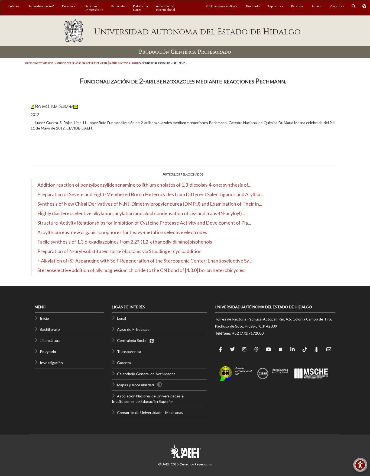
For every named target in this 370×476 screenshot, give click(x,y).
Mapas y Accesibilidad (135, 385)
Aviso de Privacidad (133, 329)
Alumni (317, 6)
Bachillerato (50, 329)
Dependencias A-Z (41, 6)
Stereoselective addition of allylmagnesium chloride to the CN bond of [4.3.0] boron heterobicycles (140, 270)
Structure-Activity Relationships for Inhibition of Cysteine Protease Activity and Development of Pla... (144, 223)
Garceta (124, 362)
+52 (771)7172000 (248, 333)
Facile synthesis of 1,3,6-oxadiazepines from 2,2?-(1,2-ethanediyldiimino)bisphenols (124, 242)
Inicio (29, 63)
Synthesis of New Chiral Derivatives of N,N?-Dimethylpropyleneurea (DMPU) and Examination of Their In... (149, 204)
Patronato (118, 6)
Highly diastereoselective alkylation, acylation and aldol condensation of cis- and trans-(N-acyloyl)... (141, 213)
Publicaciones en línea (221, 6)
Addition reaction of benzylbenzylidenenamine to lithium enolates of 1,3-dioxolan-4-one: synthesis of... (144, 185)
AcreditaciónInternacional (165, 7)
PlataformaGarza (140, 7)
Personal (297, 6)
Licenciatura (50, 340)
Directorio (69, 6)
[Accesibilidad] (360, 465)
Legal (121, 318)
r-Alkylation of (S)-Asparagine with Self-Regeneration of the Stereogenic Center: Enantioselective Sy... (144, 261)
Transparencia (129, 351)
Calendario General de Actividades (146, 373)
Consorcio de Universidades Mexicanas (150, 412)
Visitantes (337, 6)
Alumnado (252, 6)
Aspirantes (275, 6)
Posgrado (48, 351)
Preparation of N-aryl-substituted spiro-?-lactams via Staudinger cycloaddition (119, 251)
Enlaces (14, 6)
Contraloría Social (133, 340)
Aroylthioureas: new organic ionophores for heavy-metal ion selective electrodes (122, 232)
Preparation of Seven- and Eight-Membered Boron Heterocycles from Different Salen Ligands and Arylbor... (150, 194)
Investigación (51, 362)
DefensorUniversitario (94, 7)
